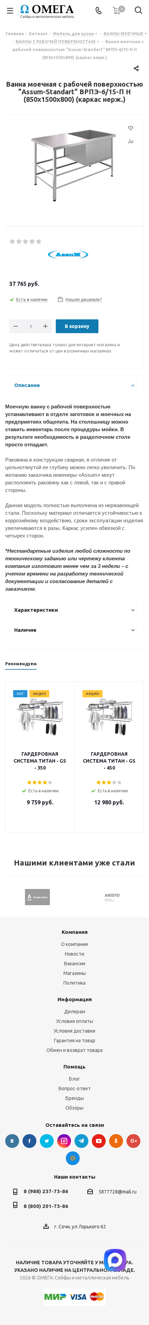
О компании (74, 944)
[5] (39, 241)
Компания (75, 932)
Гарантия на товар (74, 1040)
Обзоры (74, 1108)
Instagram (64, 1141)
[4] (32, 241)
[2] (19, 241)
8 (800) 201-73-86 (46, 1206)
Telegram (81, 1141)
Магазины (74, 973)
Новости (74, 954)
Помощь (74, 1067)
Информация (75, 999)
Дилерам (74, 1011)
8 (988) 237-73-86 (46, 1191)
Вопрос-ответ (75, 1088)
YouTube (99, 1141)
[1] (12, 241)
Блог (74, 1079)
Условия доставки (74, 1031)
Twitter (47, 1141)
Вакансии (74, 963)
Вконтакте (12, 1141)
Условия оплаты (74, 1021)
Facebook (29, 1141)
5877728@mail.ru (117, 1192)
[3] (26, 241)
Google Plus (133, 1141)
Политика (74, 983)
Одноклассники (116, 1141)
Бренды (74, 1098)
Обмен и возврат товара (74, 1050)
